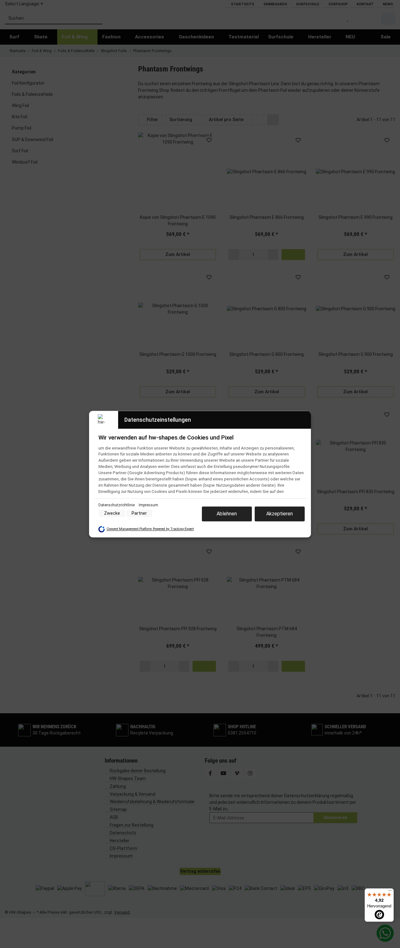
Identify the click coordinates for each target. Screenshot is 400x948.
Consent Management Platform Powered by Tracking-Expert (150, 529)
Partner (139, 513)
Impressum (148, 505)
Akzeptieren (279, 514)
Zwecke (112, 513)
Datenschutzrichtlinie (117, 505)
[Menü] (390, 892)
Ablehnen (227, 514)
